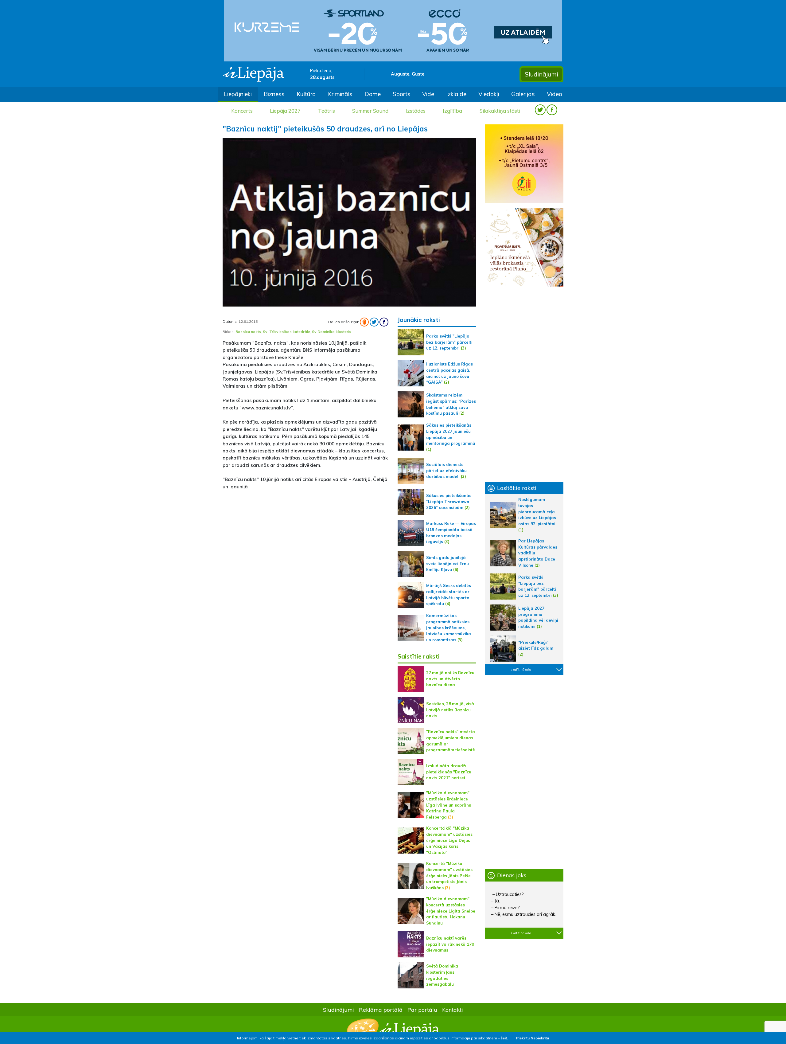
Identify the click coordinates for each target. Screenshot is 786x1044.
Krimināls (340, 94)
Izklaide (456, 94)
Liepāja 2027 (285, 111)
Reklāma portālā (381, 1009)
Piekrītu (523, 1038)
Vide (428, 94)
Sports (402, 94)
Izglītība (452, 111)
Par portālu (422, 1009)
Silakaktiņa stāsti (500, 111)
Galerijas (523, 94)
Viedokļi (488, 94)
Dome (372, 94)
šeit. (504, 1038)
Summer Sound (370, 111)
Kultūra (306, 94)
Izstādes (416, 111)
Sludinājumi (541, 74)
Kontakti (452, 1009)
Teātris (326, 111)
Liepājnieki (238, 94)
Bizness (274, 94)
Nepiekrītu (540, 1038)
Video (554, 94)
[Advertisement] (305, 538)
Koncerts (242, 111)
